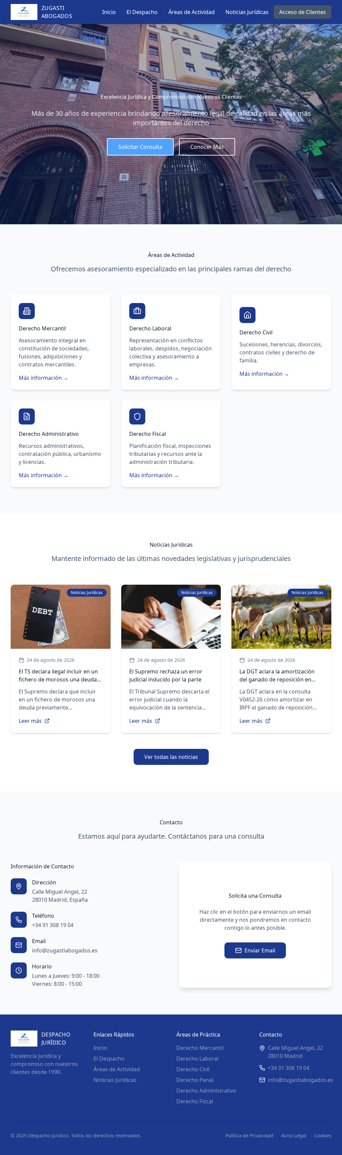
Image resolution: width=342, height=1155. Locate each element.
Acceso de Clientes (302, 12)
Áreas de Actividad (191, 12)
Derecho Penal (194, 1080)
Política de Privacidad (249, 1135)
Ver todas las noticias (171, 757)
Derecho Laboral (197, 1058)
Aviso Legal (293, 1135)
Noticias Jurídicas (247, 12)
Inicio (109, 12)
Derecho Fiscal (194, 1101)
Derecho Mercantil (199, 1048)
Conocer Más (207, 147)
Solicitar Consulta (140, 147)
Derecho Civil (192, 1069)
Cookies (322, 1135)
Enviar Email (259, 950)
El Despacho (142, 12)
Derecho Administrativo (206, 1090)
